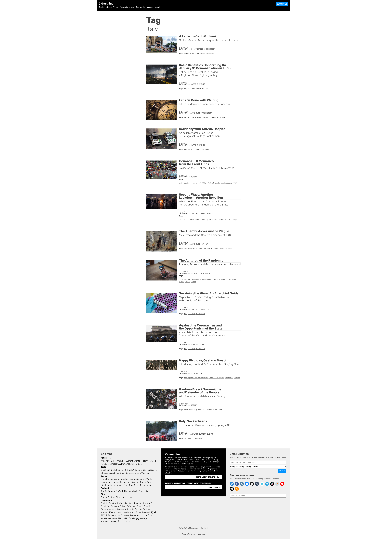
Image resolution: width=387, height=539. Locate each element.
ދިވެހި (137, 518)
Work (148, 479)
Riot (209, 183)
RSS (110, 458)
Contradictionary (137, 479)
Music (143, 470)
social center (196, 89)
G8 (190, 53)
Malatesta (228, 248)
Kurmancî (105, 521)
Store (131, 7)
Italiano (120, 503)
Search (139, 7)
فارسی (120, 512)
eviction (205, 89)
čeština (138, 509)
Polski (122, 506)
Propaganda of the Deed (212, 410)
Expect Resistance (109, 482)
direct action (228, 183)
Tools (115, 7)
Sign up (282, 471)
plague (215, 248)
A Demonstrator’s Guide (130, 464)
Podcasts (124, 7)
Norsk (113, 521)
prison (196, 149)
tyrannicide (229, 378)
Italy (207, 53)
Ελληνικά (131, 506)
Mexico (187, 282)
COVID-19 (227, 219)
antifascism (194, 438)
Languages (148, 7)
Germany (187, 279)
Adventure (195, 113)
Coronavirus (200, 349)
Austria (181, 282)
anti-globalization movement (190, 183)
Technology (112, 464)
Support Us (282, 4)
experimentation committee (198, 378)
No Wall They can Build (127, 491)
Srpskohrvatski (143, 512)
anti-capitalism (217, 183)
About (157, 7)
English (104, 503)
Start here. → (214, 487)
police (211, 53)
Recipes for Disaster (128, 482)
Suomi (140, 506)
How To (152, 461)
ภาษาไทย (148, 515)
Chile (193, 279)
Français (138, 503)
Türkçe (112, 512)
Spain (189, 219)
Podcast (105, 488)
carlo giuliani (200, 53)
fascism (190, 149)
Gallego (144, 518)
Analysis (194, 213)
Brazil (181, 279)
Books (101, 7)
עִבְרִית (140, 515)
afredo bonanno (209, 117)
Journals (111, 470)
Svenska (125, 515)
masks (233, 279)
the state (212, 219)
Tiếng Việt (123, 518)
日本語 (147, 506)
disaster (215, 279)
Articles (105, 458)
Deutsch (129, 503)
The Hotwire (145, 491)
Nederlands (129, 512)
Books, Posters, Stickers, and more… (118, 497)
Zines (103, 470)
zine (185, 378)
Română (112, 515)
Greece (222, 117)
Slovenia (201, 219)
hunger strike (204, 149)
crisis (228, 279)
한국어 (104, 515)
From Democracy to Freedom (114, 479)
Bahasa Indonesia (125, 509)
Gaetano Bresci (215, 378)
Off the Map (145, 485)
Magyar (104, 512)
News (103, 464)
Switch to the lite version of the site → (193, 528)
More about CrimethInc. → (208, 477)
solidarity (187, 248)
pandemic (220, 219)
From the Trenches (199, 49)
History (211, 49)
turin (189, 89)
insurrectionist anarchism (193, 117)
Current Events (197, 84)
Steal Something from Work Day (135, 473)
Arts (203, 113)
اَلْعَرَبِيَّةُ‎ (153, 512)
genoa (186, 53)
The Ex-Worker (108, 491)
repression (183, 219)
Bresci (200, 410)
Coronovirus (207, 248)
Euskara (146, 509)
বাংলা (118, 515)
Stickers (128, 470)
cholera (221, 248)
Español (112, 503)
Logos (150, 470)
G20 (193, 53)
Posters (119, 470)
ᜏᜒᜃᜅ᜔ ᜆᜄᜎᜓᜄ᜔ (124, 521)
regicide (237, 378)
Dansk (133, 515)
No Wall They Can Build (127, 485)
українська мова (109, 518)
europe (234, 219)
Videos (136, 470)
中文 (114, 509)
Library (109, 7)
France (193, 282)
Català (132, 518)
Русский (115, 506)
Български (106, 509)
